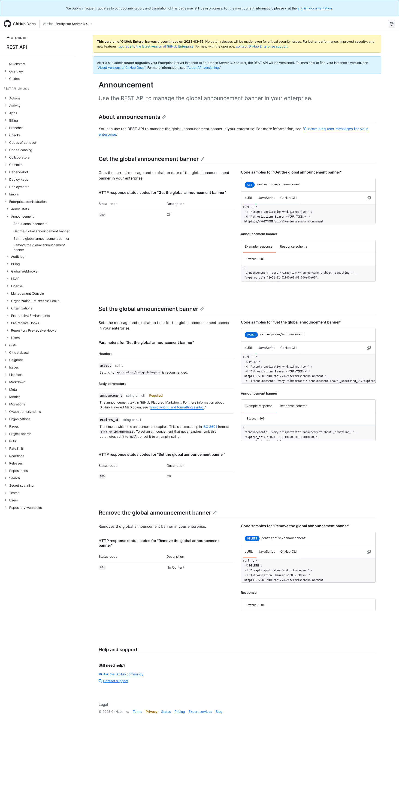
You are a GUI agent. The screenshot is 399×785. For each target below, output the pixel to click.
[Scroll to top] (388, 774)
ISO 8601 (210, 426)
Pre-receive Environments (30, 316)
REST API (16, 47)
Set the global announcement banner (148, 309)
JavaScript (266, 198)
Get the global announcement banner (149, 159)
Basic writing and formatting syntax (177, 407)
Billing (15, 264)
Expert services (200, 711)
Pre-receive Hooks (25, 323)
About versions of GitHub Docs (121, 67)
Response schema (293, 246)
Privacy (151, 711)
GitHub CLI (288, 198)
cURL (249, 198)
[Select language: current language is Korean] (391, 23)
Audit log (17, 256)
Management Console (27, 293)
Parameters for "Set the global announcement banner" (146, 342)
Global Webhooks (24, 271)
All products (18, 37)
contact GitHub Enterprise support (262, 46)
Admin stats (20, 209)
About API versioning (203, 67)
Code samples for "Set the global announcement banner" (291, 322)
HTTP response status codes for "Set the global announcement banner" (162, 454)
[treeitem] (39, 63)
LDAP (15, 279)
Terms (137, 711)
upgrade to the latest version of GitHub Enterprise (155, 46)
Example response (258, 246)
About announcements (129, 117)
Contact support (115, 681)
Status (166, 711)
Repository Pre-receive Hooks (33, 330)
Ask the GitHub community (123, 674)
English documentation (315, 8)
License (17, 286)
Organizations (21, 308)
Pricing (180, 711)
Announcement (22, 216)
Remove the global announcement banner (155, 512)
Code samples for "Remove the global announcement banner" (295, 526)
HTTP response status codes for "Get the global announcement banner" (162, 192)
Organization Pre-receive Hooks (35, 301)
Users (15, 338)
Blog (219, 711)
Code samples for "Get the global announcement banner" (291, 172)
